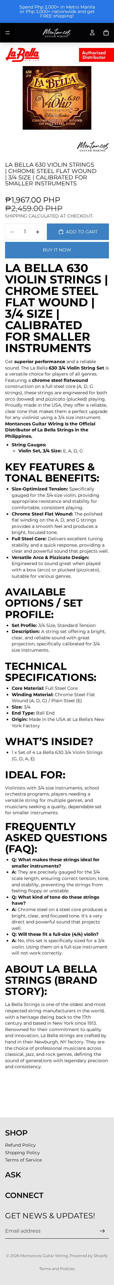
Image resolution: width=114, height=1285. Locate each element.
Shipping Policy (22, 1152)
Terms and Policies (57, 1268)
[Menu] (7, 32)
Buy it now (57, 250)
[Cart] (106, 33)
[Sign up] (102, 1231)
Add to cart (82, 232)
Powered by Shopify (89, 1255)
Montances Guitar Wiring (44, 1255)
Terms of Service (23, 1160)
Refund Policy (20, 1145)
